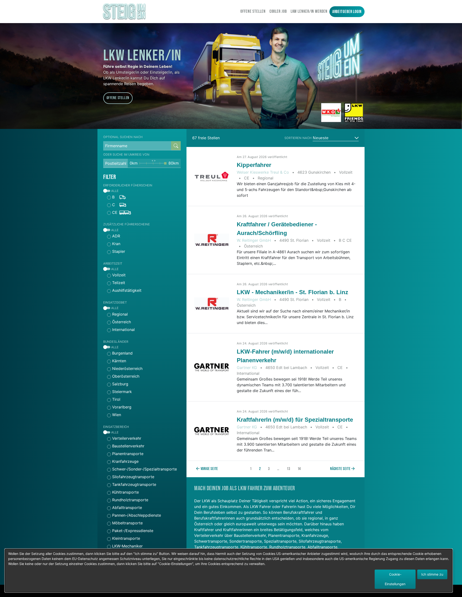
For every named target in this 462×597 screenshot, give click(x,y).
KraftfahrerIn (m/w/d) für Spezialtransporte (295, 419)
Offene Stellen (253, 11)
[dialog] (228, 570)
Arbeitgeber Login (347, 11)
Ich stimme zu (432, 574)
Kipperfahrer (254, 165)
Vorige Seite (209, 469)
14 (299, 469)
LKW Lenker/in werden (309, 11)
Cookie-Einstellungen (395, 579)
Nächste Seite (340, 469)
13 (288, 469)
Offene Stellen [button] (118, 98)
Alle (114, 191)
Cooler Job (278, 11)
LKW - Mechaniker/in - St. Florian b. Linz (292, 292)
